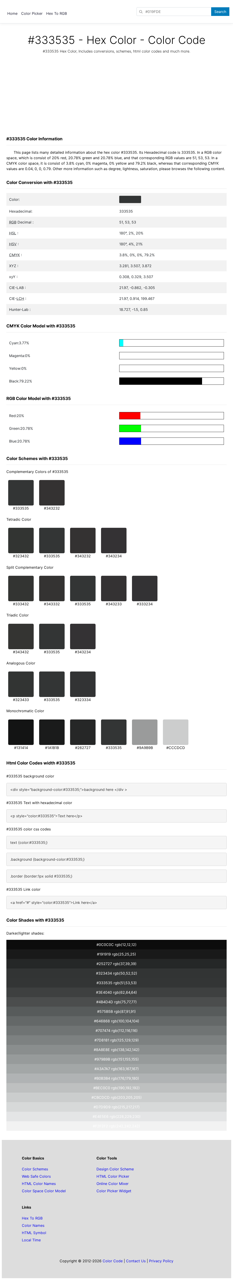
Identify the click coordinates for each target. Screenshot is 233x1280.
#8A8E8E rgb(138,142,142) (116, 1049)
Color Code (113, 1261)
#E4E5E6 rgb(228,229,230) (117, 1116)
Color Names (33, 1225)
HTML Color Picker (112, 1176)
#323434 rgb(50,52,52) (116, 973)
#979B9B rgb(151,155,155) (116, 1059)
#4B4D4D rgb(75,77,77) (116, 1002)
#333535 (21, 508)
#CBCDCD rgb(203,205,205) (116, 1097)
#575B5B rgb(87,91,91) (116, 1011)
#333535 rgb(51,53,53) (116, 983)
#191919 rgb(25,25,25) (116, 954)
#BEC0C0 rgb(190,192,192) (116, 1088)
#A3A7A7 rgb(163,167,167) (116, 1068)
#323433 (21, 699)
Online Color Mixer (112, 1183)
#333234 (145, 604)
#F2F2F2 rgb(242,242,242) (116, 1126)
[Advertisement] (116, 96)
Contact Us (136, 1261)
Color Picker (32, 13)
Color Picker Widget (113, 1191)
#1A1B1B (52, 747)
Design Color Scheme (115, 1169)
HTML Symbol (34, 1232)
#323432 (21, 556)
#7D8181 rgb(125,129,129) (116, 1040)
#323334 (83, 699)
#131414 (21, 747)
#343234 (114, 556)
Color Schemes (35, 1169)
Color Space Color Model (44, 1191)
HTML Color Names (39, 1183)
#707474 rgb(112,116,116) (117, 1030)
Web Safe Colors (36, 1176)
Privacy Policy (161, 1261)
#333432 (21, 604)
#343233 (114, 604)
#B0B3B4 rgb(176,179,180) (116, 1078)
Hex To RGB (56, 13)
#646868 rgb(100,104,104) (116, 1021)
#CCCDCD (175, 747)
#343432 (21, 652)
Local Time (31, 1240)
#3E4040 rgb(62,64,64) (116, 992)
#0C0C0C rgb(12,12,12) (116, 944)
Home (12, 13)
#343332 (52, 604)
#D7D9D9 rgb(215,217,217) (117, 1107)
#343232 (52, 508)
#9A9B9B (145, 747)
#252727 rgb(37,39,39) (116, 963)
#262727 (83, 747)
